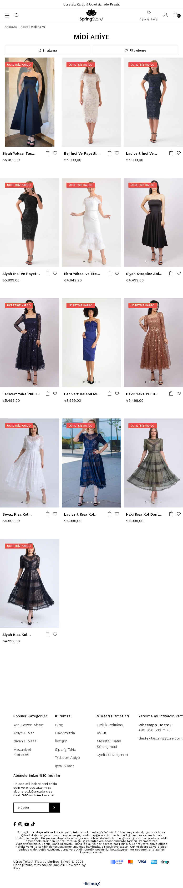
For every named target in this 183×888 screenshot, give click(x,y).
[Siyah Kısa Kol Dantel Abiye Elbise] (29, 583)
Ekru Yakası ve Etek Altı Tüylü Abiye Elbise (81, 274)
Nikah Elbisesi (25, 741)
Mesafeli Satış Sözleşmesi (109, 744)
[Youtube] (26, 824)
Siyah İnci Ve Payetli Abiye (20, 274)
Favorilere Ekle (55, 153)
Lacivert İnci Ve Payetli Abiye (140, 153)
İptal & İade (65, 766)
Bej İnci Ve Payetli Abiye (80, 153)
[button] (28, 141)
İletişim (61, 741)
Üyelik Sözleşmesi (112, 754)
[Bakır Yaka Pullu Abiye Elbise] (153, 342)
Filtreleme (137, 50)
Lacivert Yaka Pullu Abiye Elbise (19, 394)
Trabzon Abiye (67, 757)
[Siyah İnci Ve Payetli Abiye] (29, 222)
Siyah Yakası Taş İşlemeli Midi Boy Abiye (17, 153)
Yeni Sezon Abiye (28, 725)
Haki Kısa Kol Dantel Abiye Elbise (144, 514)
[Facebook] (14, 824)
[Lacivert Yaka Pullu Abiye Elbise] (29, 342)
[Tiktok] (33, 824)
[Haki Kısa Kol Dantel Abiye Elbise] (153, 463)
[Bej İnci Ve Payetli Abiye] (91, 102)
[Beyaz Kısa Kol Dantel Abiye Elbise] (29, 463)
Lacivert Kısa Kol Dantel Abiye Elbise (81, 514)
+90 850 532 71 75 (155, 727)
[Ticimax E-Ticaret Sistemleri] (91, 884)
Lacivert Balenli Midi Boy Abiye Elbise (82, 394)
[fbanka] (140, 862)
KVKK (101, 733)
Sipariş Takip (65, 749)
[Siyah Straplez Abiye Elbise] (153, 222)
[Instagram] (20, 824)
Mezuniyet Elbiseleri (22, 752)
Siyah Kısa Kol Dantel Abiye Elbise (19, 635)
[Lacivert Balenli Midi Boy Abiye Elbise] (91, 342)
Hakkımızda (65, 733)
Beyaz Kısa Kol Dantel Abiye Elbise (19, 514)
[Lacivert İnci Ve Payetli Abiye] (153, 102)
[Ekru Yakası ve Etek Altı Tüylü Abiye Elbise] (91, 222)
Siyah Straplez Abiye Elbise (144, 274)
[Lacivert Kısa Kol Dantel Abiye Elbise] (91, 463)
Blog (59, 725)
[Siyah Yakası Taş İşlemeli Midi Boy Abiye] (29, 102)
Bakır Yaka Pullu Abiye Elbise (140, 394)
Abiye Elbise (24, 733)
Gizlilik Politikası (110, 725)
